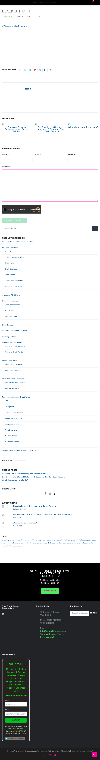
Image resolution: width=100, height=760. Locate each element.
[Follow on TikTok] (55, 494)
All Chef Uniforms (10, 248)
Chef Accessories (10, 301)
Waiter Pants (11, 436)
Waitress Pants (12, 442)
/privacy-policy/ (86, 751)
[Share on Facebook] (20, 70)
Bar (6, 401)
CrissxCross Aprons (14, 412)
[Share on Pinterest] (35, 70)
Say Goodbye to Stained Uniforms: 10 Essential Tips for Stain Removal (50, 129)
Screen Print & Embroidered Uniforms (19, 450)
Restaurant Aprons (13, 418)
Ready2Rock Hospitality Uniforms (45, 2)
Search (93, 613)
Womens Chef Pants (14, 352)
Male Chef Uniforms (14, 281)
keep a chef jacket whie (46, 540)
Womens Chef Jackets (15, 346)
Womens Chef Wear (14, 286)
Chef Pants (10, 275)
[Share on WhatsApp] (50, 70)
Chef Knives (7, 325)
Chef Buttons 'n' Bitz (14, 257)
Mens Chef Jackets (13, 364)
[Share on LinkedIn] (30, 70)
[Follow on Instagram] (50, 494)
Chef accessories (12, 305)
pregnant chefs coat (79, 540)
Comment (6, 167)
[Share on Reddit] (40, 70)
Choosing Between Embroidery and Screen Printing (17, 129)
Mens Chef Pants (13, 370)
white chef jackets (15, 546)
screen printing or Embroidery (45, 543)
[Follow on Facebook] (45, 494)
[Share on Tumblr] (45, 70)
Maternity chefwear (63, 540)
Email (38, 154)
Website (71, 154)
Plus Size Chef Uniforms (13, 379)
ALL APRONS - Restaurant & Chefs (18, 242)
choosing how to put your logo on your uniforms (19, 540)
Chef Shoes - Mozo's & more (14, 331)
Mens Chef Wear (9, 361)
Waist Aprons (11, 430)
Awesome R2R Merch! (11, 295)
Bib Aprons (9, 407)
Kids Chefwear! (11, 316)
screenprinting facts (26, 543)
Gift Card (9, 310)
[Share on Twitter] (25, 70)
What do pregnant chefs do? (83, 127)
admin (10, 17)
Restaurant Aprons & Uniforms (16, 397)
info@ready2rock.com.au (53, 631)
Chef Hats (9, 263)
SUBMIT (16, 720)
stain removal (77, 543)
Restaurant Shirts (13, 424)
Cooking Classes (9, 337)
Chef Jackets (11, 269)
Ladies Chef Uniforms (12, 342)
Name (5, 154)
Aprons (8, 251)
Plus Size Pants (12, 388)
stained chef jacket (64, 543)
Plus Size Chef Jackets (15, 383)
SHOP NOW (50, 591)
